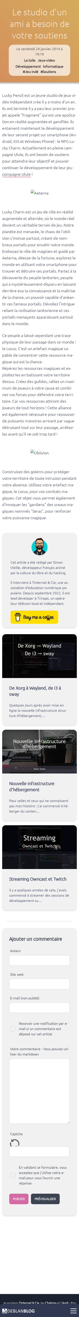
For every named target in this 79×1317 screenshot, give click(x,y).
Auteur (15, 951)
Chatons (50, 1303)
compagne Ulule (16, 174)
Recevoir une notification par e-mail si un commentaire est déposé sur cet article (43, 1028)
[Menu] (73, 1311)
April (65, 1303)
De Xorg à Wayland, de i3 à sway (35, 691)
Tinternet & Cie (29, 1303)
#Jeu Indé (30, 72)
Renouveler (14, 1143)
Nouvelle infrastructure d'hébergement (31, 786)
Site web (16, 974)
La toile (30, 60)
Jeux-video (46, 60)
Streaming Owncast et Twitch (37, 879)
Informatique (53, 66)
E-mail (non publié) (24, 998)
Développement (28, 66)
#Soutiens (48, 72)
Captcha (16, 1134)
